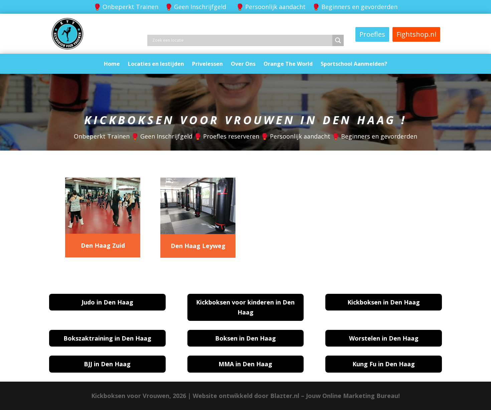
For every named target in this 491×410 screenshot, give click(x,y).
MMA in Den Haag (245, 364)
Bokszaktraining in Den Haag (107, 338)
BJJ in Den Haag (107, 364)
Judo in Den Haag (107, 302)
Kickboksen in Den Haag (383, 302)
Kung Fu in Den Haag (383, 364)
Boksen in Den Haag (245, 338)
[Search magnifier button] (338, 40)
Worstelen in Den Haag (384, 338)
